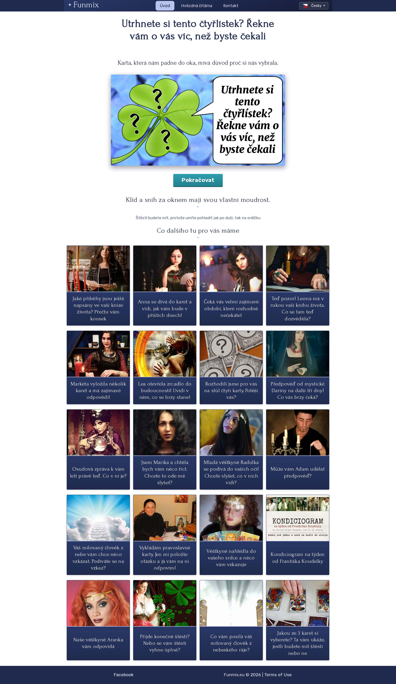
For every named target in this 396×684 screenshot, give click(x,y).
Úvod (165, 5)
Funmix (86, 4)
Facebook (124, 674)
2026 (255, 674)
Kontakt (230, 5)
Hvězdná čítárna (196, 5)
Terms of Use (278, 674)
